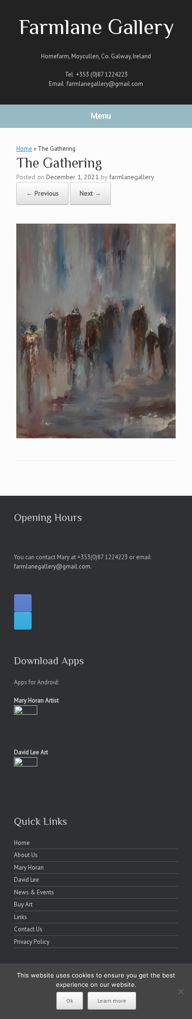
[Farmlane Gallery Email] (23, 621)
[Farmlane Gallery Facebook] (23, 603)
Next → (90, 193)
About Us (26, 855)
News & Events (34, 892)
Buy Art (23, 904)
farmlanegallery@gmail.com (105, 84)
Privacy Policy (31, 942)
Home (24, 149)
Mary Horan (29, 867)
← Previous (42, 193)
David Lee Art (31, 752)
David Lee (26, 880)
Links (20, 917)
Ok (69, 1000)
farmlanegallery (131, 177)
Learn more (111, 1000)
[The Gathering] (96, 435)
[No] (180, 991)
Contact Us (28, 929)
